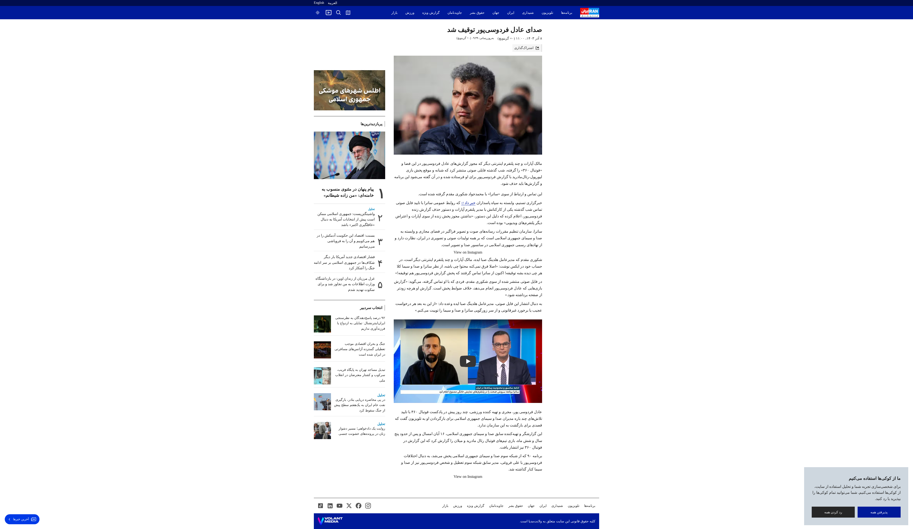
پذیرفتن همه (879, 512)
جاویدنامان (454, 13)
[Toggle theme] (317, 12)
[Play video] (328, 12)
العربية (332, 3)
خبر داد (470, 203)
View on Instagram (468, 252)
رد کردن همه (833, 512)
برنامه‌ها (566, 13)
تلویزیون (547, 13)
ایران (510, 13)
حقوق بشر (477, 13)
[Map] (348, 12)
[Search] (338, 12)
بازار (394, 13)
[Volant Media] (330, 521)
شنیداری (528, 13)
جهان (495, 13)
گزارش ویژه (431, 13)
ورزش (409, 13)
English (319, 3)
